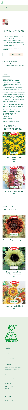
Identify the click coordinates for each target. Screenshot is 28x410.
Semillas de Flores (12, 61)
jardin (16, 63)
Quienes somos (9, 386)
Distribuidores (8, 391)
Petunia (20, 63)
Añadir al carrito (16, 54)
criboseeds (8, 63)
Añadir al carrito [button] (14, 161)
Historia (7, 388)
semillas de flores (10, 65)
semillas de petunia (19, 65)
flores (13, 63)
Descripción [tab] (6, 74)
